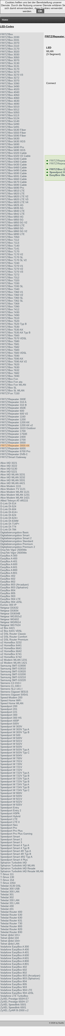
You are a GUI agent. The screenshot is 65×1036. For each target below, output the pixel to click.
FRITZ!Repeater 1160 (12, 416)
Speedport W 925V (11, 804)
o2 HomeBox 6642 (11, 651)
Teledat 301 (7, 894)
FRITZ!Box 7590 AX (11, 358)
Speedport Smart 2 (11, 839)
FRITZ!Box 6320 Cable (13, 153)
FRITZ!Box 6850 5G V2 (13, 222)
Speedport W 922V (11, 801)
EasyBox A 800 (8, 570)
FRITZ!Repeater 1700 (13, 431)
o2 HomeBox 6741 (11, 654)
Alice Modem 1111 (10, 486)
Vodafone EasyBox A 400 (14, 949)
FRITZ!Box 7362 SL (11, 300)
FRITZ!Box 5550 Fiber (13, 132)
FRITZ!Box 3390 (9, 83)
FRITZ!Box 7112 (9, 239)
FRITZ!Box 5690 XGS (12, 150)
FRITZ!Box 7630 (9, 367)
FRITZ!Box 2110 (9, 45)
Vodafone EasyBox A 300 (14, 946)
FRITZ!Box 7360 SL (11, 297)
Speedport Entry (9, 807)
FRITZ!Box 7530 (9, 326)
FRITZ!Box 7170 (9, 251)
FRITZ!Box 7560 (9, 335)
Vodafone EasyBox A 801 (14, 964)
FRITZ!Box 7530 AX (11, 329)
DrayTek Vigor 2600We (13, 552)
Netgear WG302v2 (11, 616)
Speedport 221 (8, 712)
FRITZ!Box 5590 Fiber (13, 135)
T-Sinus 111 (7, 874)
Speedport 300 (8, 714)
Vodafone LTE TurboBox (14, 995)
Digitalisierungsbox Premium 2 (17, 546)
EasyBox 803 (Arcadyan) (14, 584)
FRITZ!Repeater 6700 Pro (15, 451)
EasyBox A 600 (8, 564)
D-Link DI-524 (8, 506)
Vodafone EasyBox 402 (13, 966)
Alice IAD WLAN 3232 (12, 477)
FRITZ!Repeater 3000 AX (14, 445)
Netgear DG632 (9, 607)
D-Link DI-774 (8, 526)
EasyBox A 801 (8, 572)
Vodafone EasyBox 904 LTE (16, 990)
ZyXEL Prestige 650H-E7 (14, 998)
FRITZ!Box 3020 (9, 51)
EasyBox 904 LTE (10, 599)
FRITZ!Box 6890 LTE (12, 234)
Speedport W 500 (10, 735)
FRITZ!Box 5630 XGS (12, 141)
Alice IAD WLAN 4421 (12, 483)
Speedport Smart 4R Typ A (15, 851)
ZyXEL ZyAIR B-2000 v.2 (14, 1010)
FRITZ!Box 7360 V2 (11, 294)
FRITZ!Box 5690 (9, 144)
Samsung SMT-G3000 (13, 665)
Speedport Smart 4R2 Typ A (16, 856)
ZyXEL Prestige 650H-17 (14, 1001)
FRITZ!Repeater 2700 (13, 439)
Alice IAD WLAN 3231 (12, 474)
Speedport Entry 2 (10, 810)
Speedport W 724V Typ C (14, 790)
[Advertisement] (32, 1030)
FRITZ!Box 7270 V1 (11, 265)
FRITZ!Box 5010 (9, 106)
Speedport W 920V (11, 796)
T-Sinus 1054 (8, 882)
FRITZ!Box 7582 (9, 347)
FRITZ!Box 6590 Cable (13, 173)
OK (40, 11)
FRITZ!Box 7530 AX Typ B (15, 332)
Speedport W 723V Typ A (14, 778)
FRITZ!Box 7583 (9, 349)
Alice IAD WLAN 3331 (12, 480)
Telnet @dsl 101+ (10, 935)
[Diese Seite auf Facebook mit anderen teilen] (13, 1024)
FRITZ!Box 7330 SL (11, 286)
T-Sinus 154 (7, 880)
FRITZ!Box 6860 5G (11, 228)
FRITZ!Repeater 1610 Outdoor (18, 428)
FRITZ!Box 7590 (9, 355)
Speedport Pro (8, 827)
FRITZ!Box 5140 (9, 121)
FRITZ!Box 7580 (9, 341)
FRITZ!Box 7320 (9, 280)
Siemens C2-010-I (10, 683)
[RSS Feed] (23, 1024)
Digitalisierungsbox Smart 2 (16, 538)
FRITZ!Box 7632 (9, 370)
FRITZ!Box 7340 (9, 289)
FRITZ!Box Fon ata (11, 381)
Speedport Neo (9, 824)
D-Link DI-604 (8, 509)
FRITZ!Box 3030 (9, 54)
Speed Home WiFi (10, 700)
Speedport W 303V (11, 726)
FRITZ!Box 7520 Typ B (13, 323)
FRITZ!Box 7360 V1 (11, 292)
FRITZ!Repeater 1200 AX (14, 422)
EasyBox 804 (7, 590)
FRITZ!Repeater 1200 (13, 419)
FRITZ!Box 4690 (9, 103)
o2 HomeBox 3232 (11, 642)
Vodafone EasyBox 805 (13, 984)
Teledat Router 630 (11, 917)
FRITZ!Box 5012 (9, 109)
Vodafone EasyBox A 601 (14, 958)
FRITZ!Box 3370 (9, 80)
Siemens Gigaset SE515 (14, 691)
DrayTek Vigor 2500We (13, 549)
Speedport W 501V (11, 740)
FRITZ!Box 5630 (9, 138)
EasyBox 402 (7, 575)
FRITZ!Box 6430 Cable (13, 164)
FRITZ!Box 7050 (9, 237)
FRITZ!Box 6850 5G (11, 219)
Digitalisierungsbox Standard (16, 541)
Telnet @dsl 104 (9, 937)
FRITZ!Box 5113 (9, 115)
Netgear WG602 (9, 619)
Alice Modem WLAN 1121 (14, 491)
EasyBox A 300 (8, 555)
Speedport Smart (10, 836)
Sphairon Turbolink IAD (13, 862)
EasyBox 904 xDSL (11, 601)
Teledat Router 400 (11, 911)
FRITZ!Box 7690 (9, 376)
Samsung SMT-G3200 (13, 674)
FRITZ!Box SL (8, 387)
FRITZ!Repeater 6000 (13, 448)
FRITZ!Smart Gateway (13, 457)
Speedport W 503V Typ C (14, 752)
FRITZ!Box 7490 (9, 315)
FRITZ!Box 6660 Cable (13, 179)
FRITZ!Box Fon (9, 378)
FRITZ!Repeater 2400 (13, 436)
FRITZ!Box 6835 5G (11, 208)
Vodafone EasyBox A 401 (14, 952)
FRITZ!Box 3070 (9, 60)
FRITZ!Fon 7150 (10, 393)
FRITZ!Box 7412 (9, 309)
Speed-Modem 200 (11, 697)
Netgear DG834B (10, 613)
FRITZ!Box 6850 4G (11, 216)
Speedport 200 (8, 706)
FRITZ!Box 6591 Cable (13, 176)
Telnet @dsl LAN (9, 943)
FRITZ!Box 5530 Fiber (13, 129)
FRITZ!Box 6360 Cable (13, 161)
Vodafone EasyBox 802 (13, 972)
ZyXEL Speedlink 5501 (13, 1004)
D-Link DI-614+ (9, 512)
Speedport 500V (9, 723)
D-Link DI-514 (8, 503)
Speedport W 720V (11, 764)
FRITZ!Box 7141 (9, 248)
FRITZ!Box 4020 (9, 89)
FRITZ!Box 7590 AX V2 (13, 361)
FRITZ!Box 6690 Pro (12, 187)
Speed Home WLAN (11, 703)
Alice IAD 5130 (8, 468)
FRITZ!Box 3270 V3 (11, 74)
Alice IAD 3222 (8, 465)
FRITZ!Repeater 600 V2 (14, 413)
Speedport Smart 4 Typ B (14, 848)
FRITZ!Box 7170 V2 (11, 254)
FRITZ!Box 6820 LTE (12, 193)
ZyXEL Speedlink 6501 (13, 1007)
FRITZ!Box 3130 (9, 63)
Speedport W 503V (11, 746)
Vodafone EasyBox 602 (13, 969)
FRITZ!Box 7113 (9, 242)
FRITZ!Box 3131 (9, 66)
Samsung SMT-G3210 (13, 677)
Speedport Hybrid (10, 816)
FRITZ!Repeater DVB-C (14, 454)
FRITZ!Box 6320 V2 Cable (15, 155)
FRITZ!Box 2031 (9, 40)
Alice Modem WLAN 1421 (15, 497)
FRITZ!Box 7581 (9, 344)
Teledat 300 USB (10, 888)
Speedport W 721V (11, 767)
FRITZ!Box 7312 (9, 277)
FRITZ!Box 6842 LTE (12, 213)
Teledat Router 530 (11, 914)
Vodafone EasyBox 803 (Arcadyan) (20, 975)
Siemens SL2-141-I (11, 688)
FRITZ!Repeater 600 (12, 410)
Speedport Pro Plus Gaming (16, 833)
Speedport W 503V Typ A (14, 749)
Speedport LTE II (10, 822)
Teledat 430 (7, 906)
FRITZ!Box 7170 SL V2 (13, 260)
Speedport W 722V (11, 769)
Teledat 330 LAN (9, 900)
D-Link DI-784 (8, 529)
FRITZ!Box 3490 (9, 86)
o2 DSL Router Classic (13, 633)
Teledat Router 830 (11, 932)
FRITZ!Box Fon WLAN (13, 384)
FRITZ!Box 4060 (9, 97)
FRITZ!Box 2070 (9, 42)
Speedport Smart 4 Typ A (14, 845)
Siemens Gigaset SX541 (14, 694)
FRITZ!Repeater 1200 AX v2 (16, 425)
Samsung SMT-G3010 (13, 668)
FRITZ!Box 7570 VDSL (13, 338)
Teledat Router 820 (11, 929)
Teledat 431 (7, 908)
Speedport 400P (9, 720)
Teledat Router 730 (11, 923)
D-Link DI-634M (9, 520)
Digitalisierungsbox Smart (14, 535)
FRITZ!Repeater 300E (13, 399)
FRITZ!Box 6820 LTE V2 (14, 196)
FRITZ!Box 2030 (9, 37)
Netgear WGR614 (10, 622)
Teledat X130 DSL (10, 885)
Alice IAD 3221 (8, 462)
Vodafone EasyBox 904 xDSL (17, 992)
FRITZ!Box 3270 (9, 71)
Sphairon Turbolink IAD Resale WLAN (21, 871)
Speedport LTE (9, 819)
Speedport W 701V (11, 761)
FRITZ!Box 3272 (9, 77)
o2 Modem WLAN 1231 (13, 659)
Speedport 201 (8, 709)
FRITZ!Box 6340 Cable (13, 158)
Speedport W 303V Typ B (14, 732)
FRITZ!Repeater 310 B (13, 405)
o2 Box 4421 (7, 628)
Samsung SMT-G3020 (13, 671)
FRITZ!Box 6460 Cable (13, 167)
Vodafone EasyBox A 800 (14, 961)
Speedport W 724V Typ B (14, 787)
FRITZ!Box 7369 (9, 303)
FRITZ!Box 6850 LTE (12, 225)
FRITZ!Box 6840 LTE (12, 210)
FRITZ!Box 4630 (9, 100)
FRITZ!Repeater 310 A (13, 402)
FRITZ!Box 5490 (9, 124)
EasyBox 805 (7, 593)
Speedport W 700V (11, 758)
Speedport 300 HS (10, 717)
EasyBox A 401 (8, 561)
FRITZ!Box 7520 (9, 321)
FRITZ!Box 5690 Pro (12, 147)
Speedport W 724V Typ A (14, 784)
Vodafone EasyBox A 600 (14, 955)
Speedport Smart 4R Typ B (15, 853)
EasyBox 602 (7, 578)
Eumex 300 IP (8, 604)
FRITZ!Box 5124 (9, 118)
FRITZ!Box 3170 (9, 69)
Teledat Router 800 (11, 926)
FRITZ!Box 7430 (9, 312)
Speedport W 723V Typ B (14, 781)
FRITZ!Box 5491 (9, 126)
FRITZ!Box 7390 (9, 306)
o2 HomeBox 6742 (11, 656)
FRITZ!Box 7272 (9, 274)
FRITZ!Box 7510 (9, 318)
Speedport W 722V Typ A (14, 772)
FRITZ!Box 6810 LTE (12, 190)
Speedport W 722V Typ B (14, 775)
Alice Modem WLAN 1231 (15, 494)
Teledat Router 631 (11, 920)
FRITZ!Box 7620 (9, 364)
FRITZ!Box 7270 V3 (11, 271)
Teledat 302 (7, 897)
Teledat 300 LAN (9, 891)
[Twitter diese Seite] (3, 1024)
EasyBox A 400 (8, 558)
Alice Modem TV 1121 (12, 488)
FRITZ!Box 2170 (9, 48)
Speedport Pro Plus (11, 830)
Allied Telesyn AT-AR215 (14, 500)
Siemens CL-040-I (10, 685)
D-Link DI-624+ (9, 517)
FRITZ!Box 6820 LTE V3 (14, 199)
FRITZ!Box (6, 34)
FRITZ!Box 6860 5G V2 (13, 231)
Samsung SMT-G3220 (13, 680)
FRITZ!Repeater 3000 (13, 442)
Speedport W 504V (11, 755)
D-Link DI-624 (8, 515)
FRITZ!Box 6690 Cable (13, 184)
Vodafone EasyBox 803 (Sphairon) (20, 978)
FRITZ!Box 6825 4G (11, 205)
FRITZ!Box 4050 (9, 95)
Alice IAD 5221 (8, 471)
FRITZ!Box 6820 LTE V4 (14, 202)
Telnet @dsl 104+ (10, 940)
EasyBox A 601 (8, 567)
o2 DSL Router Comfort (13, 636)
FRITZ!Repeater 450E (13, 407)
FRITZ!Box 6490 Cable (13, 170)
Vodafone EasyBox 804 (13, 981)
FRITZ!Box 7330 (9, 283)
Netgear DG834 (9, 610)
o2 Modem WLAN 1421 (13, 662)
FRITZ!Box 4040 (9, 92)
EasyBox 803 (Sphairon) (14, 587)
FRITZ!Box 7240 (9, 263)
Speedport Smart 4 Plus (14, 859)
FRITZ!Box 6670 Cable (13, 181)
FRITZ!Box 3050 (9, 57)
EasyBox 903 (7, 596)
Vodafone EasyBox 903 (13, 987)
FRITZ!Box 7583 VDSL (13, 352)
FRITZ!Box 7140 (9, 245)
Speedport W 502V (11, 743)
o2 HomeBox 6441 (11, 645)
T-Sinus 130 (7, 877)
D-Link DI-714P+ (9, 523)
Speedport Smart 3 (11, 842)
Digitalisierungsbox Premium (16, 544)
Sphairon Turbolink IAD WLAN (17, 865)
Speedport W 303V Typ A (14, 729)
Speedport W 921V (11, 798)
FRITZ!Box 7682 (9, 373)
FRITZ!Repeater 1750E (13, 433)
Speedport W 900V (11, 793)
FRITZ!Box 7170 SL (11, 257)
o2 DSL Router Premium (14, 639)
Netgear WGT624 (10, 625)
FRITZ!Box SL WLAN (12, 390)
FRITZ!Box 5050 (9, 112)
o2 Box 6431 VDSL (11, 630)
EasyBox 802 (7, 581)
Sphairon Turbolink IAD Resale (17, 868)
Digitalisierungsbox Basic (14, 532)
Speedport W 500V (11, 738)
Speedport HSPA (10, 813)
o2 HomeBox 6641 (11, 648)
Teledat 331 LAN (9, 903)
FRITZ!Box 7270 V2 (11, 268)
